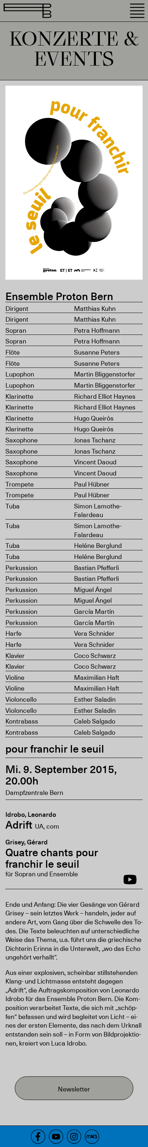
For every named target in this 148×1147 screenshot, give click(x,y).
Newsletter (74, 1089)
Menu (137, 11)
